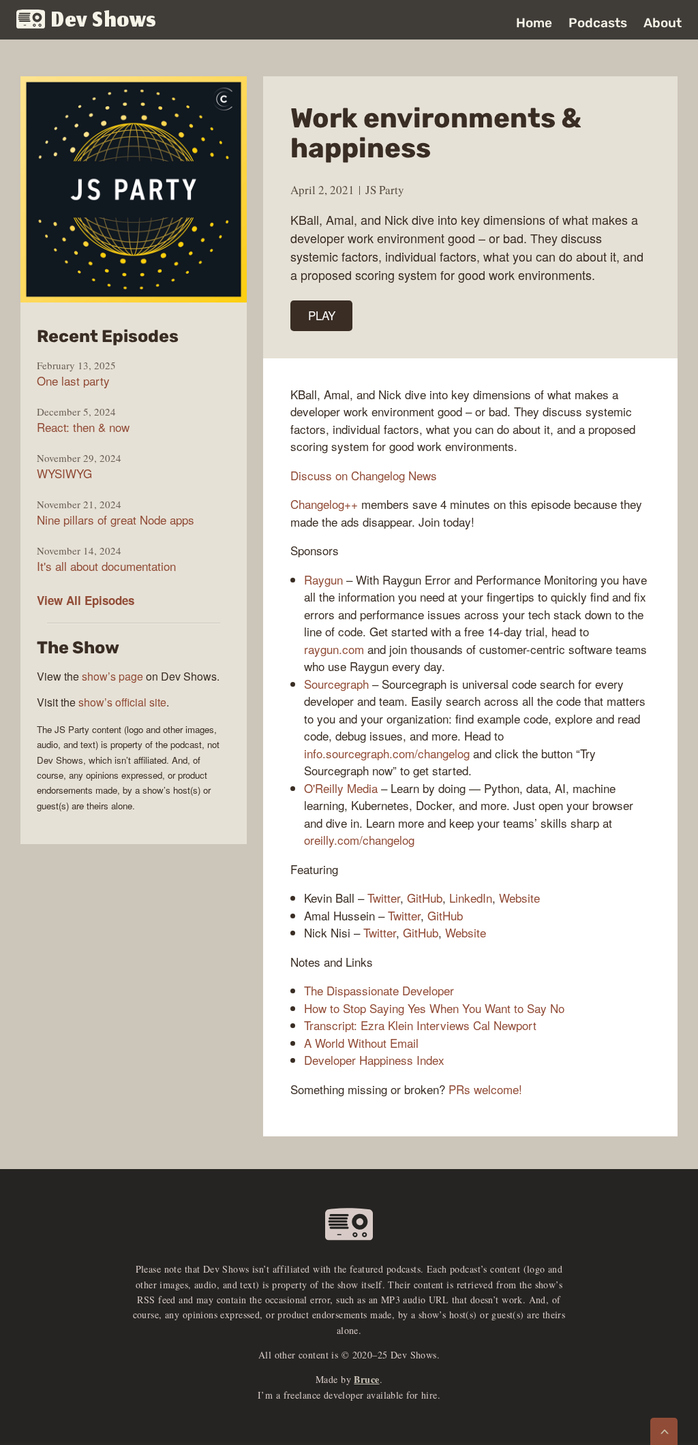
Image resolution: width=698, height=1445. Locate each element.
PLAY (321, 315)
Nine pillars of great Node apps (115, 520)
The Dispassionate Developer (379, 990)
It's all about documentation (106, 566)
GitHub (424, 897)
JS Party (384, 190)
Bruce (366, 1379)
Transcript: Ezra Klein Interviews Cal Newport (420, 1025)
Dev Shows (104, 21)
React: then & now (83, 427)
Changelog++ (324, 503)
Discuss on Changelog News (363, 475)
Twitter (383, 897)
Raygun (323, 579)
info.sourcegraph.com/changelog (387, 753)
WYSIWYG (64, 473)
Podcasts (597, 22)
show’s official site (122, 702)
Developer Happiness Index (374, 1059)
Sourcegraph (336, 683)
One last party (73, 381)
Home (534, 22)
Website (519, 897)
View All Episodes (85, 600)
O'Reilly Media (341, 787)
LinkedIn (470, 897)
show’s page (112, 676)
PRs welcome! (485, 1089)
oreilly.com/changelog (359, 839)
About (662, 22)
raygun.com (334, 648)
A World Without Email (361, 1042)
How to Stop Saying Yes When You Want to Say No (434, 1007)
